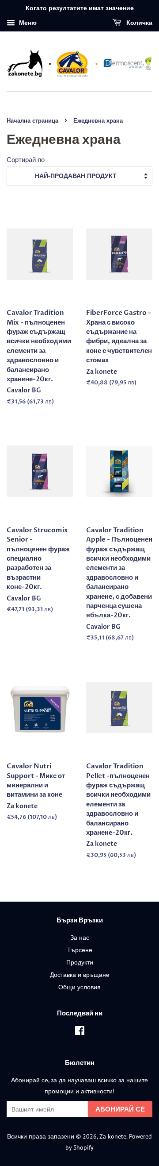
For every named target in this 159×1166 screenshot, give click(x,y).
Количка (138, 22)
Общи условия (79, 987)
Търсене (79, 949)
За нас (79, 937)
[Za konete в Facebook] (80, 1032)
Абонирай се (120, 1109)
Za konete (112, 1136)
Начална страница (32, 120)
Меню (27, 23)
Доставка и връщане (80, 974)
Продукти (79, 962)
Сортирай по (26, 159)
